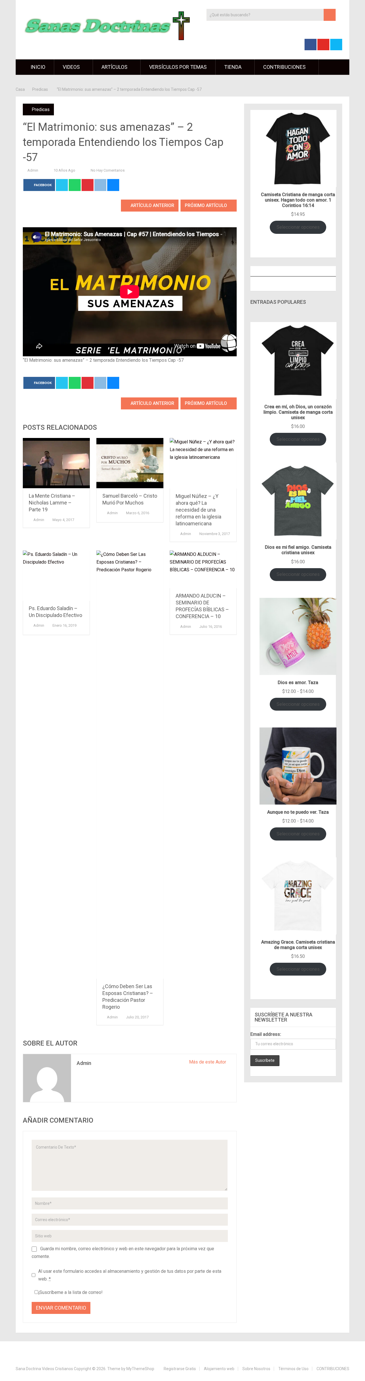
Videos (71, 67)
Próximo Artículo (206, 205)
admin (32, 170)
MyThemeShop (140, 1368)
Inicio (37, 67)
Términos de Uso (293, 1368)
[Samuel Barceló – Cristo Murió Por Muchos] (129, 463)
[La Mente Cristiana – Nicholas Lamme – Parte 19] (56, 463)
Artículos (114, 67)
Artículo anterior (151, 205)
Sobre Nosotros (256, 1368)
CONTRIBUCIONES (284, 67)
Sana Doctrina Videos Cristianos (44, 1368)
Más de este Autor (208, 1062)
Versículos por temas (178, 67)
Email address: (265, 1034)
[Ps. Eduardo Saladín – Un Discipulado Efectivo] (56, 575)
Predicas (41, 109)
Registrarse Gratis (180, 1368)
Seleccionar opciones (298, 227)
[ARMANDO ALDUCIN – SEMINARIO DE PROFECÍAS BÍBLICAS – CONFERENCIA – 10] (203, 569)
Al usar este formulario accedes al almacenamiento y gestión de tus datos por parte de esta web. (129, 1275)
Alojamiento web (219, 1368)
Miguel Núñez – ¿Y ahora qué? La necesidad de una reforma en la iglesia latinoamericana (198, 509)
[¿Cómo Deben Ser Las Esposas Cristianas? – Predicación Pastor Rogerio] (129, 764)
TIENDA (233, 67)
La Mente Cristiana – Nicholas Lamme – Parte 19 (52, 502)
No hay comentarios (108, 170)
